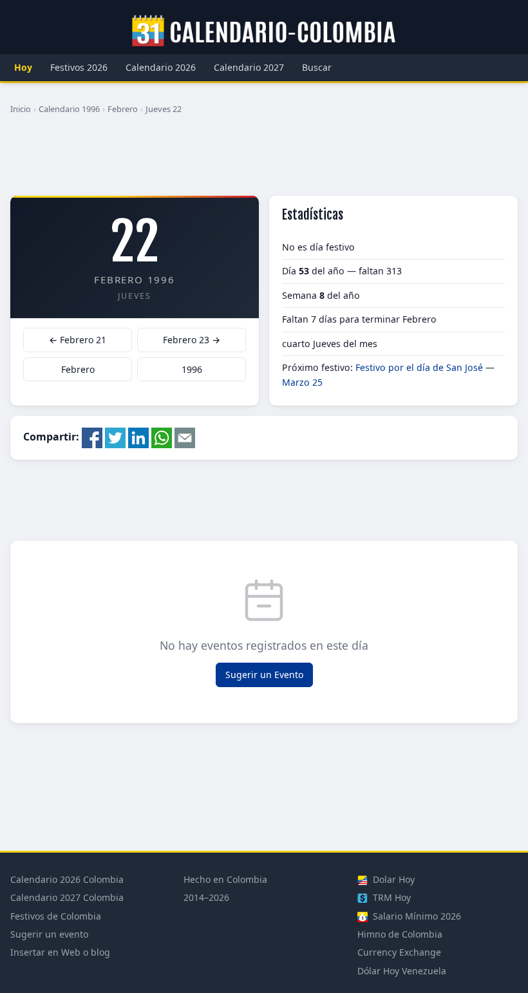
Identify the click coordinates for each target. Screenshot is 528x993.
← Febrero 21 (77, 340)
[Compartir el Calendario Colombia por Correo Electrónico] (184, 437)
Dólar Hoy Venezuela (401, 971)
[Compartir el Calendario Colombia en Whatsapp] (161, 437)
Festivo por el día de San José (419, 367)
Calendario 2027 (249, 67)
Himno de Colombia (399, 934)
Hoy (23, 67)
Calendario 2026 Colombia (67, 879)
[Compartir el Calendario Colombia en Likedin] (138, 437)
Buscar (317, 67)
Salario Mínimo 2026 (415, 916)
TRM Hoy (390, 897)
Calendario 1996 (69, 109)
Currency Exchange (399, 952)
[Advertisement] (264, 160)
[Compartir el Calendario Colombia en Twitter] (115, 437)
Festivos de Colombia (55, 916)
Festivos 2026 (79, 67)
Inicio (20, 109)
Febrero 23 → (191, 340)
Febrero (123, 109)
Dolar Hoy (392, 879)
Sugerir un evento (49, 934)
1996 (192, 369)
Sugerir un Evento (264, 674)
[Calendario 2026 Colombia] (264, 31)
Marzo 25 (302, 382)
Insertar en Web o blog (60, 952)
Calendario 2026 (161, 67)
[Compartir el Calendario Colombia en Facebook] (92, 437)
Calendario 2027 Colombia (67, 897)
